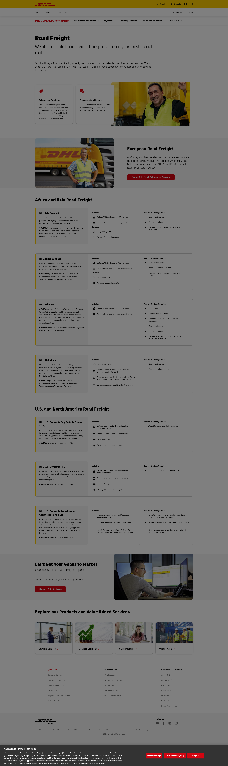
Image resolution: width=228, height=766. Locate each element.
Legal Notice (100, 763)
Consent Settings (154, 756)
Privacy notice (90, 763)
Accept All (196, 756)
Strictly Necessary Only (175, 756)
